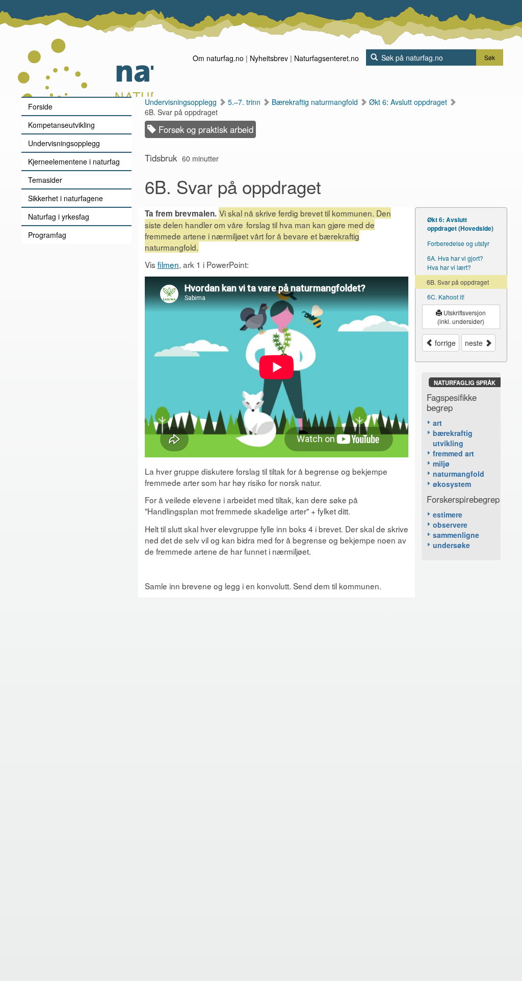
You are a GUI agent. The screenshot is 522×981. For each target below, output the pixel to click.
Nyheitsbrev (269, 58)
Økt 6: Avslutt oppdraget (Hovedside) (460, 224)
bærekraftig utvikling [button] (453, 438)
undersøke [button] (451, 545)
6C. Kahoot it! (445, 296)
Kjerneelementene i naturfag (74, 161)
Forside (40, 106)
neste (475, 343)
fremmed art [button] (453, 453)
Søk (489, 57)
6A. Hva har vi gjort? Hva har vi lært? (455, 262)
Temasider (45, 180)
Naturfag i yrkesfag (58, 216)
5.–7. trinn (245, 102)
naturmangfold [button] (458, 474)
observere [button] (450, 525)
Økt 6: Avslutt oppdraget (409, 102)
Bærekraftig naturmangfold (316, 102)
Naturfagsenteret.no (326, 58)
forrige (444, 343)
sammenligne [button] (456, 535)
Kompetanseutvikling (61, 125)
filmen (168, 264)
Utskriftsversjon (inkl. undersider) (461, 316)
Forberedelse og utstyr (458, 243)
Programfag (47, 235)
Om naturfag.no (218, 58)
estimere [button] (447, 514)
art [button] (437, 423)
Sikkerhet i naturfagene (65, 198)
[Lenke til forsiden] (85, 48)
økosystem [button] (452, 484)
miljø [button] (441, 463)
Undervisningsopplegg (64, 143)
